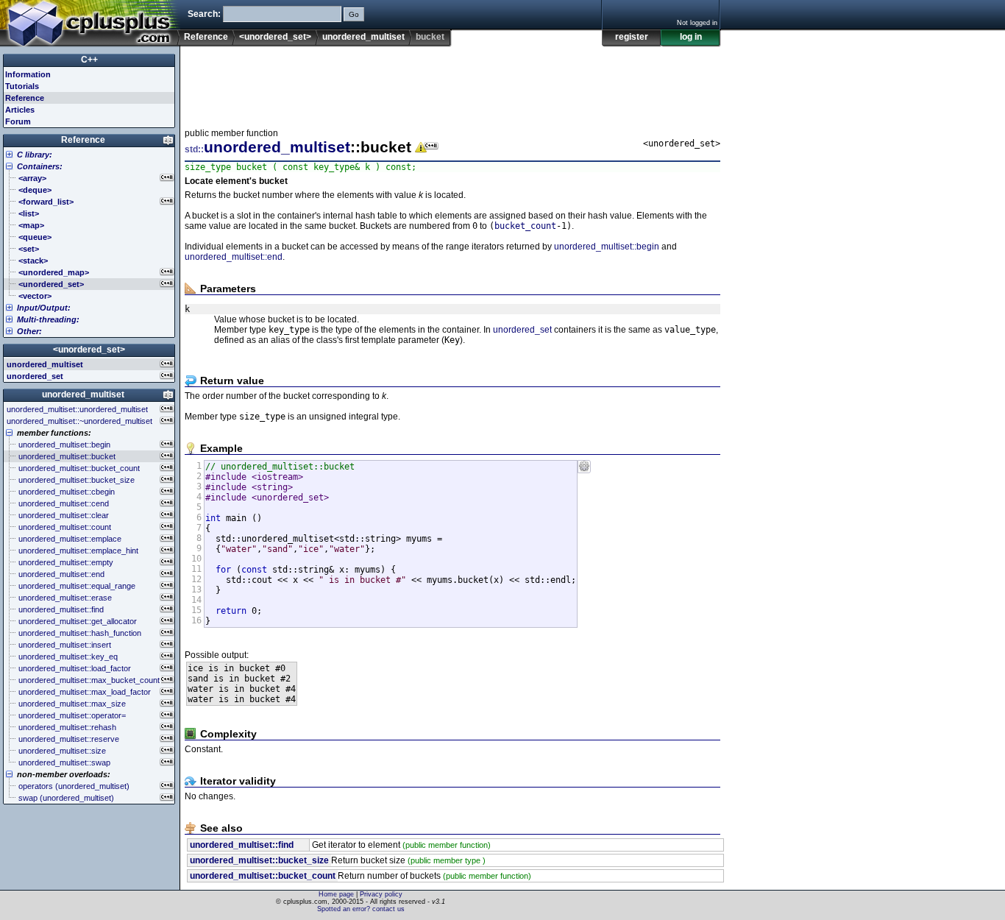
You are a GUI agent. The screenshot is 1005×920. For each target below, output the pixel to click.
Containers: (40, 166)
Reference (206, 37)
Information (28, 74)
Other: (29, 331)
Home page (336, 894)
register (631, 37)
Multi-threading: (48, 319)
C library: (34, 154)
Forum (18, 121)
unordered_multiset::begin (606, 246)
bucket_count (525, 226)
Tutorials (22, 86)
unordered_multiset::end (234, 257)
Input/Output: (44, 307)
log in (691, 37)
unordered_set (522, 330)
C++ (89, 59)
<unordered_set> (275, 37)
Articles (20, 109)
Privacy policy (381, 894)
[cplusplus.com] (90, 23)
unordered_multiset (363, 37)
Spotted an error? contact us (361, 909)
